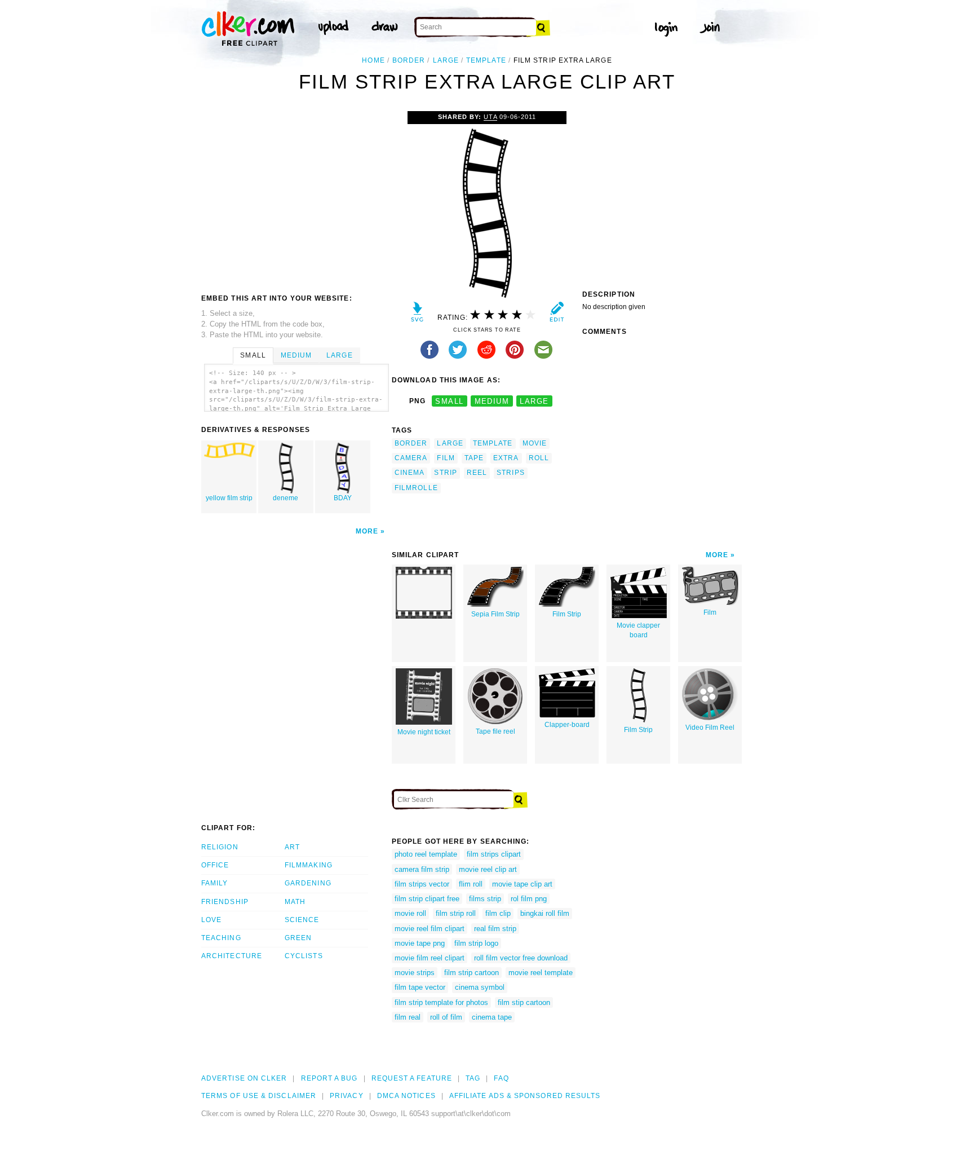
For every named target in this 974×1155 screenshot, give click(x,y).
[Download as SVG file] (417, 314)
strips (510, 473)
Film (709, 612)
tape (474, 458)
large (446, 60)
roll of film (446, 1017)
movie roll (410, 913)
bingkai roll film (544, 913)
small (449, 401)
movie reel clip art (488, 869)
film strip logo (476, 943)
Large (339, 355)
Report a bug (329, 1078)
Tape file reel (495, 731)
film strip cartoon (471, 972)
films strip (485, 898)
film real (407, 1017)
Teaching (221, 938)
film (445, 458)
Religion (219, 847)
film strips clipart (494, 854)
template (486, 60)
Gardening (308, 883)
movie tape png (420, 943)
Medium (296, 355)
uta (490, 116)
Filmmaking (309, 865)
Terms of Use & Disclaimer (258, 1096)
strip (445, 473)
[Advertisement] (296, 196)
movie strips (415, 972)
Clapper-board (567, 725)
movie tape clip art (522, 884)
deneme (285, 498)
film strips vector (422, 884)
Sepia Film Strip (495, 614)
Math (295, 902)
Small (252, 355)
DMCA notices (406, 1096)
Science (302, 920)
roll (539, 458)
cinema (409, 473)
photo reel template (426, 854)
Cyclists (304, 956)
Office (215, 865)
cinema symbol (479, 987)
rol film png (529, 898)
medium (492, 401)
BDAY (343, 498)
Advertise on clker (244, 1078)
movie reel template (540, 972)
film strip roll (456, 913)
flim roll (470, 884)
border (408, 60)
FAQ (501, 1078)
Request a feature (411, 1078)
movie (535, 443)
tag (473, 1078)
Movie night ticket (423, 732)
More (367, 531)
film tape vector (420, 987)
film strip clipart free (427, 898)
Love (211, 920)
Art (292, 847)
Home (373, 60)
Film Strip (566, 614)
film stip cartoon (524, 1002)
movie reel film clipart (429, 928)
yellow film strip (229, 498)
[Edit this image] (556, 314)
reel (477, 473)
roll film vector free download (521, 958)
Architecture (231, 956)
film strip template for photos (441, 1002)
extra (506, 458)
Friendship (225, 902)
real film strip (495, 928)
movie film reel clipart (429, 958)
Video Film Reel (709, 727)
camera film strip (422, 869)
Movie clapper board (638, 630)
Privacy (347, 1096)
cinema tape (492, 1017)
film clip (498, 913)
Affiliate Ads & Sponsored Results (525, 1096)
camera (411, 458)
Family (214, 883)
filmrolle (416, 488)
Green (298, 938)
